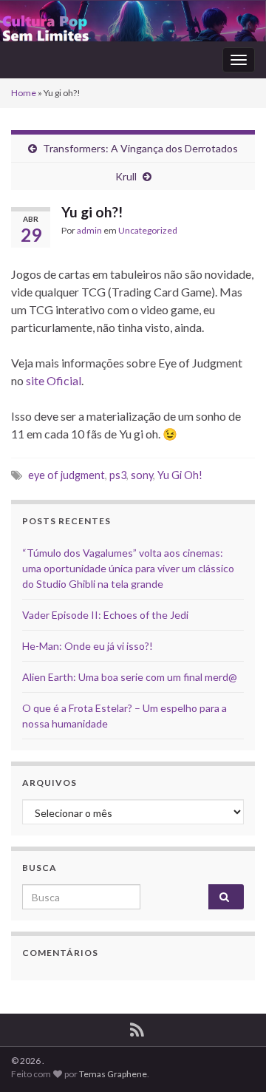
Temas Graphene (113, 1073)
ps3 (117, 475)
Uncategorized (147, 230)
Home (23, 92)
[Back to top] (232, 1058)
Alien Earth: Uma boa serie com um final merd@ (129, 677)
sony (142, 475)
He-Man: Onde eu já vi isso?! (87, 646)
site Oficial (53, 380)
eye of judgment (66, 475)
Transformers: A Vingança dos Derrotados (140, 148)
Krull (126, 176)
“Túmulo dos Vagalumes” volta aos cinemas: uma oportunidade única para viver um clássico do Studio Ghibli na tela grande (128, 568)
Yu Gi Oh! (179, 475)
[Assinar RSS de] (137, 1027)
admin (89, 230)
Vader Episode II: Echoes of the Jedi (105, 614)
